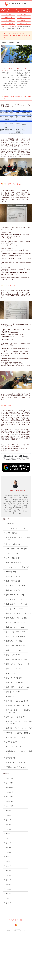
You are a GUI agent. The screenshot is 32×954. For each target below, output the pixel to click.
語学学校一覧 (8, 17)
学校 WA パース (15, 26)
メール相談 (16, 10)
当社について (23, 23)
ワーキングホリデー (8, 20)
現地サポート (23, 17)
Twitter (13, 920)
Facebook (9, 920)
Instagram (17, 920)
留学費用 (23, 14)
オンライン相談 (5, 10)
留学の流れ (24, 20)
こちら (9, 446)
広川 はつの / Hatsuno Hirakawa (16, 490)
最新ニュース (8, 26)
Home (3, 26)
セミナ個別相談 (8, 23)
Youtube (21, 920)
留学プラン (8, 14)
